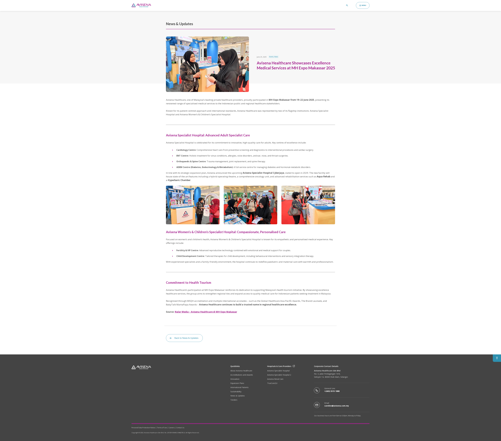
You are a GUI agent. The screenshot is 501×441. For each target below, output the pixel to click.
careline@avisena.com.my (336, 405)
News (276, 57)
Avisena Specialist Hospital (278, 370)
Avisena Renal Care (275, 379)
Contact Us (180, 428)
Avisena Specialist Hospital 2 (279, 375)
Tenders (233, 400)
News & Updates (237, 395)
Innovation (234, 379)
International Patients (239, 387)
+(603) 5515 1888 (331, 391)
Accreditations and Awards (241, 375)
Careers (171, 428)
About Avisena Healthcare (241, 370)
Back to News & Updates (186, 338)
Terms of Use (162, 428)
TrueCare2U (272, 383)
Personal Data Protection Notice (143, 428)
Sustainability (235, 391)
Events (271, 57)
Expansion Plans (237, 383)
